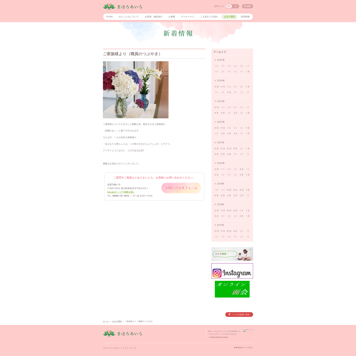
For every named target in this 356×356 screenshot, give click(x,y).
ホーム (106, 321)
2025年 (221, 59)
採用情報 (245, 16)
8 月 (241, 169)
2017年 (220, 225)
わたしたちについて (129, 16)
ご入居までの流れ (209, 16)
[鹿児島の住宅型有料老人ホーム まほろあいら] (122, 7)
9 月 (235, 148)
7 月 (248, 86)
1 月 (248, 71)
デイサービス (187, 16)
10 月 (229, 148)
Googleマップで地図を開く (121, 192)
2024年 (221, 80)
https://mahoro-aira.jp (219, 337)
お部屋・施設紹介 (154, 16)
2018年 (220, 204)
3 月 (235, 113)
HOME (109, 16)
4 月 (229, 92)
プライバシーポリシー (112, 348)
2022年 (221, 121)
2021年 (220, 142)
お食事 (171, 16)
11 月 (223, 86)
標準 (229, 6)
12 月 (216, 86)
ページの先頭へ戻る (241, 314)
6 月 (216, 113)
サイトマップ (130, 348)
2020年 (221, 163)
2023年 (221, 101)
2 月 (241, 174)
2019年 (220, 183)
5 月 (223, 113)
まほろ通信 (229, 16)
